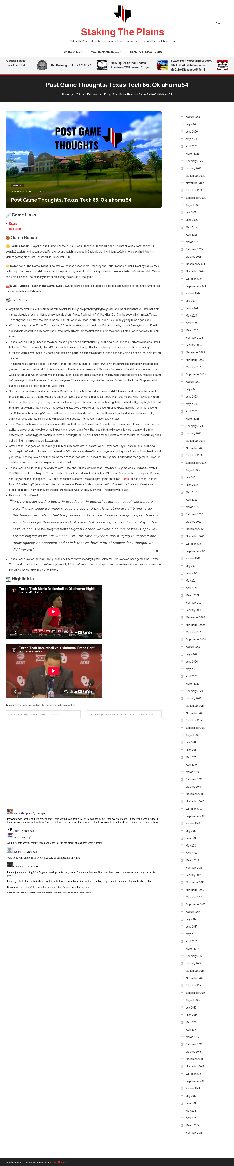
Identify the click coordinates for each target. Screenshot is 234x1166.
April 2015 (191, 1118)
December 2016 (195, 970)
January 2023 (193, 433)
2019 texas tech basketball (27, 705)
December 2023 (195, 352)
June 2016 (191, 1014)
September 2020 (196, 639)
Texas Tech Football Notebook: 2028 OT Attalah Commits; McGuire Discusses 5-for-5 (178, 65)
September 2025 (196, 197)
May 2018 (191, 845)
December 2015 (195, 1059)
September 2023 (196, 374)
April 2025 (191, 234)
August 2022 (193, 470)
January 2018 (193, 875)
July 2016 (191, 1007)
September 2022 (196, 462)
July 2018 (191, 830)
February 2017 (194, 956)
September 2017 (195, 904)
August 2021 (193, 558)
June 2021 (191, 573)
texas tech (47, 705)
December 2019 (195, 705)
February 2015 (194, 1132)
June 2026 (192, 131)
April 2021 (191, 588)
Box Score (15, 228)
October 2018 (194, 808)
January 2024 (194, 345)
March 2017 (192, 948)
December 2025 (195, 175)
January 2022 (193, 521)
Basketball (17, 185)
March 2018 (192, 860)
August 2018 (193, 823)
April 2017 (191, 941)
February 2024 (194, 337)
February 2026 (194, 161)
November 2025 (195, 183)
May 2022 (191, 492)
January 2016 (193, 1051)
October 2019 (194, 720)
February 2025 (194, 249)
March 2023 (192, 418)
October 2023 (194, 367)
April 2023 (191, 411)
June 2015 (191, 1103)
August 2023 (193, 381)
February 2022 (194, 514)
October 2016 (194, 985)
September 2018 (195, 816)
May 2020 (191, 668)
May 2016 (191, 1022)
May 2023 (191, 403)
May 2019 (191, 757)
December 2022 (195, 440)
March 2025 (192, 242)
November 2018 (195, 801)
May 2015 (191, 1110)
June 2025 (192, 219)
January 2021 (193, 610)
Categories (72, 52)
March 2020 (192, 683)
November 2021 (195, 536)
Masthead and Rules (105, 52)
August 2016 (193, 1000)
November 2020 (195, 624)
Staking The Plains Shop (146, 52)
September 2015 (195, 1081)
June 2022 (192, 484)
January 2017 (193, 963)
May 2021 (191, 580)
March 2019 (192, 772)
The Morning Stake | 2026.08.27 (57, 65)
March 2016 (192, 1037)
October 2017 (194, 897)
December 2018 (195, 794)
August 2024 (193, 293)
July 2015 (191, 1095)
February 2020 (194, 691)
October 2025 (194, 190)
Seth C (42, 191)
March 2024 (193, 330)
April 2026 (191, 146)
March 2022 (192, 507)
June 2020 (192, 661)
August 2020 (193, 646)
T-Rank (125, 478)
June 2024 (192, 308)
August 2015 (193, 1088)
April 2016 (191, 1029)
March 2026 (192, 153)
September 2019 (195, 727)
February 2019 (194, 779)
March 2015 (192, 1125)
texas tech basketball (64, 705)
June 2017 (191, 926)
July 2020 (191, 654)
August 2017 (193, 911)
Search (220, 23)
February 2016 (194, 1044)
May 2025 (191, 227)
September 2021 (195, 551)
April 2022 (191, 499)
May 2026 (191, 138)
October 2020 (194, 632)
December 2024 (195, 264)
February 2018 (194, 867)
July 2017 (191, 919)
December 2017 (195, 882)
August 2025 (193, 205)
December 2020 (195, 617)
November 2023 (195, 359)
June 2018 (191, 838)
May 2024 (191, 315)
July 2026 (191, 124)
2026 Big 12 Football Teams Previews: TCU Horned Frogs (116, 65)
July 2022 (191, 477)
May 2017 (191, 933)
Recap (13, 223)
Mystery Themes (58, 1162)
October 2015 (194, 1073)
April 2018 (191, 853)
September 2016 (195, 992)
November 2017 (195, 889)
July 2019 (191, 742)
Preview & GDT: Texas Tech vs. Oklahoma (36, 714)
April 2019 (191, 764)
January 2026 (193, 168)
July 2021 (191, 565)
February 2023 (194, 426)
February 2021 (194, 602)
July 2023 (191, 389)
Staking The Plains (122, 32)
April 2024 (192, 323)
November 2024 (195, 271)
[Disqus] (84, 761)
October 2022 (194, 455)
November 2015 (195, 1066)
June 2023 (192, 396)
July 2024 (191, 300)
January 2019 (193, 786)
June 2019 (191, 749)
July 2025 (191, 212)
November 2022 (195, 448)
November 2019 (195, 713)
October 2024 (194, 278)
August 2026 (193, 116)
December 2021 (195, 529)
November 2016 (195, 978)
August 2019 (193, 735)
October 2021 (194, 543)
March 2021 (192, 595)
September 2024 (196, 286)
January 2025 (193, 256)
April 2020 (191, 676)
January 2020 (194, 698)
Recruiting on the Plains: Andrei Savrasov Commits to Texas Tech (125, 714)
